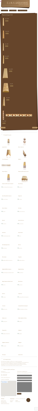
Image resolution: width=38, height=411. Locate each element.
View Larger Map (3, 396)
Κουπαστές (4, 232)
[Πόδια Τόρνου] (25, 276)
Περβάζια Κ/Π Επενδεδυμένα (6, 269)
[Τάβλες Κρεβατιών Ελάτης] (25, 312)
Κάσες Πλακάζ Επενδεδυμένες (6, 195)
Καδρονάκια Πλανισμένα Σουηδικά (7, 183)
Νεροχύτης (19, 256)
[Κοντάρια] (25, 203)
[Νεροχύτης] (25, 251)
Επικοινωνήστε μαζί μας (23, 10)
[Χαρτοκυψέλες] (25, 349)
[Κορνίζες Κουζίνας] (25, 215)
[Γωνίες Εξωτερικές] (8, 154)
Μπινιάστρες (4, 256)
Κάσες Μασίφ (20, 183)
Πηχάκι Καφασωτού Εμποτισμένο (7, 281)
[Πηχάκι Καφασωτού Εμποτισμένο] (8, 276)
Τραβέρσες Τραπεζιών (5, 342)
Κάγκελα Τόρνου (4, 171)
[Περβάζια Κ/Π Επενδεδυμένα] (8, 264)
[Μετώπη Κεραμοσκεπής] (8, 239)
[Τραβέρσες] (25, 325)
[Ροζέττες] (8, 288)
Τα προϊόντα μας (13, 10)
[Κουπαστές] (8, 227)
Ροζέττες (3, 293)
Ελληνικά (11, 400)
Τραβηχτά (34, 127)
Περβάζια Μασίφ (21, 269)
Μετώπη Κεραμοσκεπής (5, 244)
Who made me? (17, 401)
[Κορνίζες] (8, 215)
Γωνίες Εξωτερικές (5, 159)
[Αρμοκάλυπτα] (8, 141)
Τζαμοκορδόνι (4, 330)
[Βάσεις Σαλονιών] (25, 141)
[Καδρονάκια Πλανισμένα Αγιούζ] (25, 166)
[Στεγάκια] (8, 300)
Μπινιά (19, 244)
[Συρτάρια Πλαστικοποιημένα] (25, 300)
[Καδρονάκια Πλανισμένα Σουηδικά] (8, 178)
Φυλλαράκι (4, 354)
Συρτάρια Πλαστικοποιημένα (23, 305)
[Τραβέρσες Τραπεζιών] (8, 337)
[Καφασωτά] (25, 190)
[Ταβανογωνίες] (8, 312)
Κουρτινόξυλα (20, 232)
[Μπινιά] (25, 239)
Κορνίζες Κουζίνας (21, 220)
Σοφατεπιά (20, 293)
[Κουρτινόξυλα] (25, 227)
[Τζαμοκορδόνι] (8, 325)
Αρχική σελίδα (3, 400)
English (11, 401)
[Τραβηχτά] (25, 337)
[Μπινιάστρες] (8, 251)
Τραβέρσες (20, 330)
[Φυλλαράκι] (8, 349)
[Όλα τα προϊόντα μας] (35, 15)
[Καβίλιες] (25, 154)
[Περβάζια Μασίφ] (25, 264)
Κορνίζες (3, 127)
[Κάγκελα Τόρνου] (8, 166)
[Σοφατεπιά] (25, 288)
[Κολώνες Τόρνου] (8, 203)
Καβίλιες (19, 159)
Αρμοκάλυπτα (4, 146)
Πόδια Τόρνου (20, 281)
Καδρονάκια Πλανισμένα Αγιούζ (23, 171)
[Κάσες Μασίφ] (25, 178)
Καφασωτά (20, 195)
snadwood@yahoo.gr (6, 377)
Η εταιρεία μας (5, 10)
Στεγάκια (3, 305)
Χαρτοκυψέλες (20, 354)
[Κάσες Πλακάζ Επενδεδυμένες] (8, 190)
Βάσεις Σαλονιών (21, 146)
